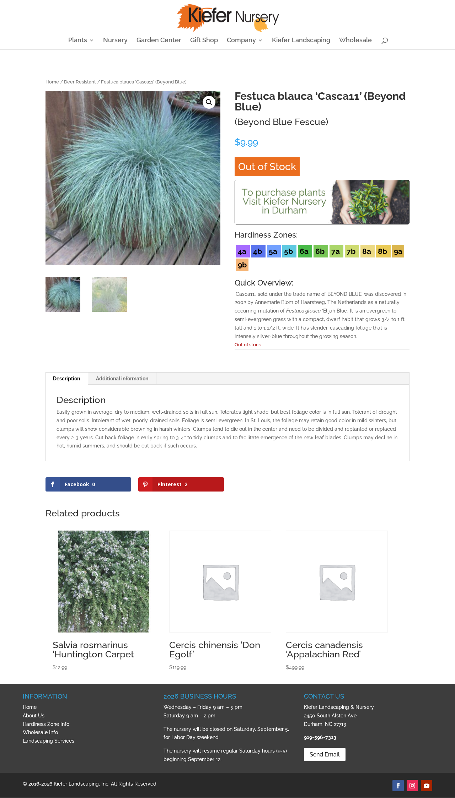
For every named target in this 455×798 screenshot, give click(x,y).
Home (52, 82)
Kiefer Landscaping (301, 41)
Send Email (325, 754)
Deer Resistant (80, 82)
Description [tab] (66, 378)
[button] (209, 102)
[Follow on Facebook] (398, 785)
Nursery (115, 41)
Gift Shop (204, 41)
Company (241, 41)
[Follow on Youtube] (426, 785)
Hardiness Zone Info (46, 724)
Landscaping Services (48, 741)
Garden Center (158, 41)
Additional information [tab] (122, 378)
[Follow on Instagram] (412, 785)
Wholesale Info (40, 732)
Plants (77, 41)
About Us (33, 715)
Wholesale (355, 41)
